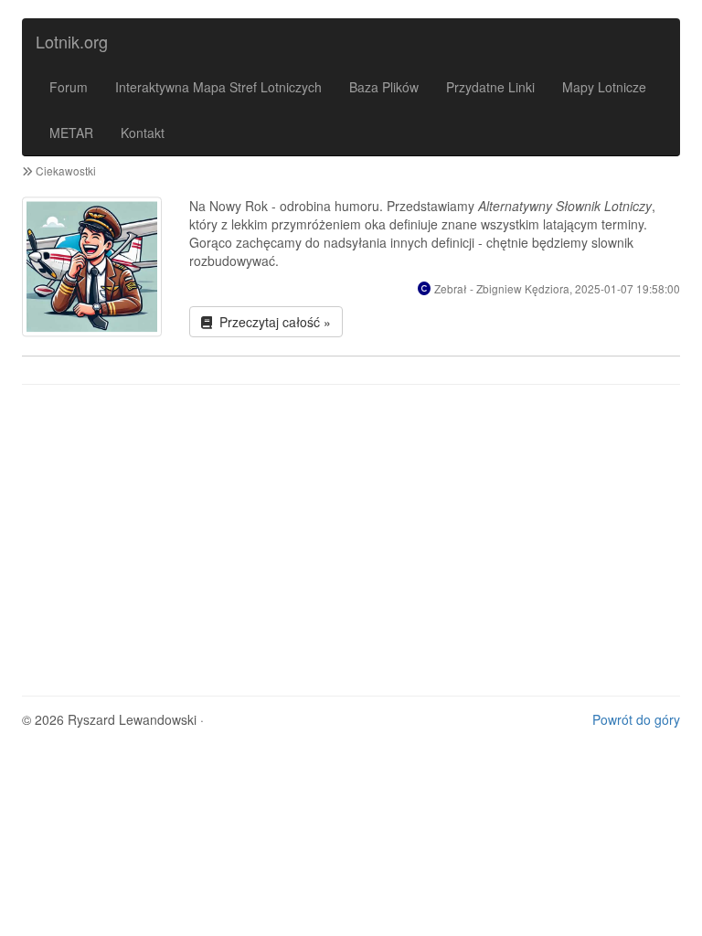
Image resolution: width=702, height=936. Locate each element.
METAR (71, 132)
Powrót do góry (636, 719)
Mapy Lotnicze (604, 87)
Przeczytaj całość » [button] (271, 322)
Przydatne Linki (490, 87)
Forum (68, 87)
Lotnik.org (72, 41)
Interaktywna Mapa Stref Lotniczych (218, 87)
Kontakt (143, 132)
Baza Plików (384, 87)
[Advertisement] (351, 531)
